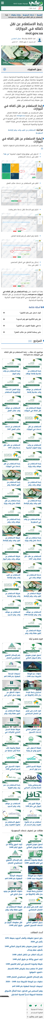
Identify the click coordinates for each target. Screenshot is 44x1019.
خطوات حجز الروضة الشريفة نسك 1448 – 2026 (24, 981)
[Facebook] (41, 1005)
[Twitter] (36, 1005)
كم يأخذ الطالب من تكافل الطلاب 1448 (27, 954)
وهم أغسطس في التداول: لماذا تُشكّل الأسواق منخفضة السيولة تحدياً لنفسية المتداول (24, 992)
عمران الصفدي (16, 38)
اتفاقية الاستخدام (37, 1012)
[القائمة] (2, 3)
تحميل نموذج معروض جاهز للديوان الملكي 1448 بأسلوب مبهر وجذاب (24, 948)
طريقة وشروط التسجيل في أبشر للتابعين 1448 (24, 964)
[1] (42, 148)
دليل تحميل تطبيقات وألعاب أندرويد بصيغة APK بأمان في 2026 (24, 939)
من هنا (6, 154)
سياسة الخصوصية (37, 1009)
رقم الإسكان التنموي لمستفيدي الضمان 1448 (25, 977)
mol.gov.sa (21, 115)
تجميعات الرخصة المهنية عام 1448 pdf (27, 986)
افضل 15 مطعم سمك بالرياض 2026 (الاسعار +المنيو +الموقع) (25, 970)
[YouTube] (30, 1005)
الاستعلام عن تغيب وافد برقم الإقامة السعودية (25, 132)
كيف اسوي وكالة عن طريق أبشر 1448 (28, 959)
